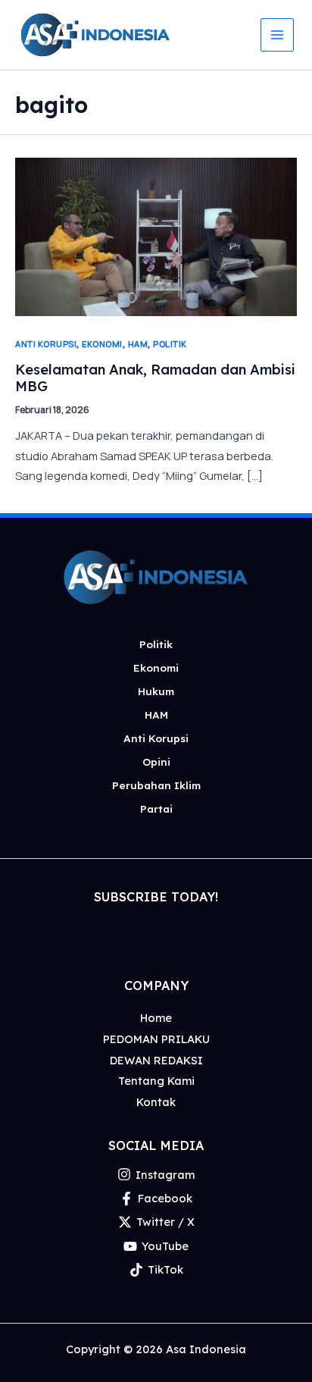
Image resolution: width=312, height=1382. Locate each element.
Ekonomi (102, 343)
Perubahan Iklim (156, 785)
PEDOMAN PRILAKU (156, 1039)
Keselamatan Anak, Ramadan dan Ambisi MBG (155, 378)
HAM (138, 343)
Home (156, 1018)
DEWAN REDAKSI (156, 1060)
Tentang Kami (156, 1080)
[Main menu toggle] (277, 35)
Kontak (156, 1102)
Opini (156, 761)
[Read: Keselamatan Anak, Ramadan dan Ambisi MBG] (156, 235)
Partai (156, 808)
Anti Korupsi (45, 343)
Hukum (156, 691)
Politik (170, 343)
